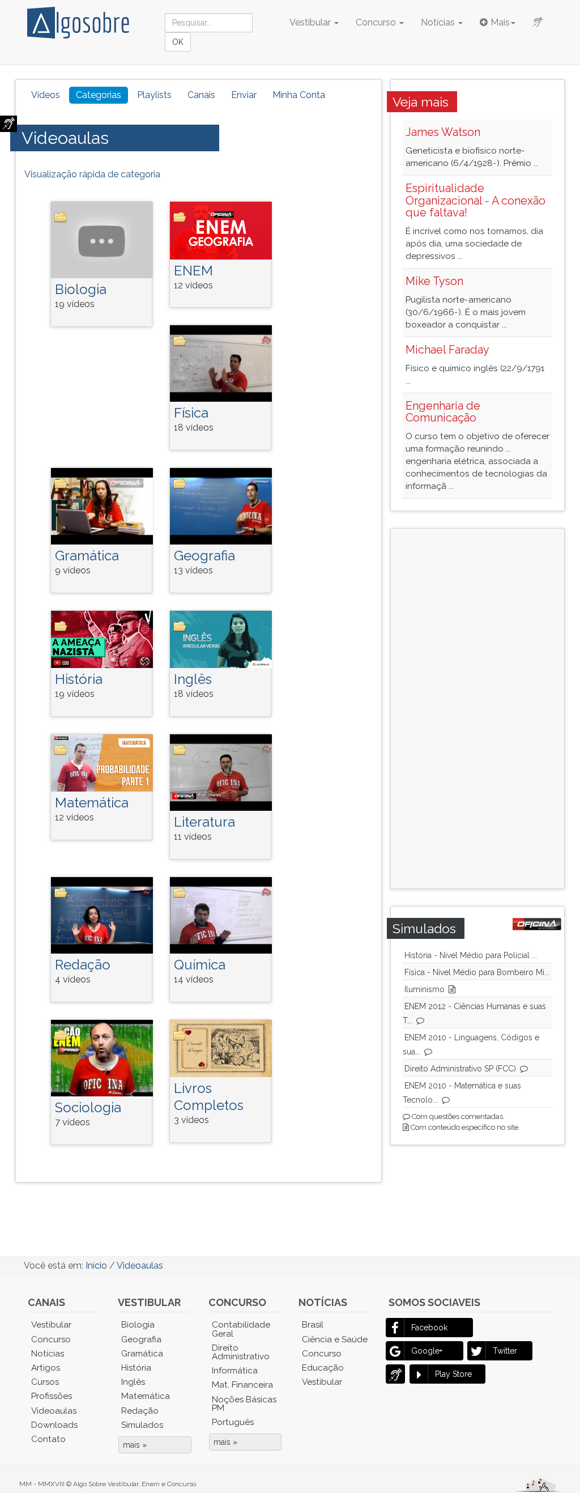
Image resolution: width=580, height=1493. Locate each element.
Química (199, 964)
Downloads (54, 1425)
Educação (323, 1368)
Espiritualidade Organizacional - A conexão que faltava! (475, 200)
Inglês (193, 679)
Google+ (426, 1350)
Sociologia (88, 1107)
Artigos (45, 1368)
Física (191, 413)
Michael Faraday (447, 349)
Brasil (312, 1325)
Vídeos (45, 95)
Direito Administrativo (241, 1352)
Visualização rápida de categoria (92, 174)
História (79, 679)
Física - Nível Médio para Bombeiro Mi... (476, 972)
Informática (235, 1371)
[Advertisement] (493, 707)
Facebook (429, 1327)
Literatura (204, 822)
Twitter (505, 1350)
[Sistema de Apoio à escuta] (8, 124)
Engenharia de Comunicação (443, 412)
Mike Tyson (434, 281)
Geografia (204, 555)
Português (233, 1422)
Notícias (439, 22)
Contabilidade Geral (241, 1329)
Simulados (142, 1425)
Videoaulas (65, 137)
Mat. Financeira (242, 1385)
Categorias (98, 95)
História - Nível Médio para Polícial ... (470, 955)
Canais (201, 95)
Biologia (80, 289)
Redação (82, 964)
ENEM (193, 270)
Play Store (453, 1374)
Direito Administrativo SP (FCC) (460, 1068)
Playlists (154, 95)
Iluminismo (424, 989)
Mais (500, 22)
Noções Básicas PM (244, 1403)
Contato (48, 1439)
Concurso (377, 22)
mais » (135, 1444)
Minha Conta (298, 95)
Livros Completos (209, 1096)
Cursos (45, 1382)
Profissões (51, 1396)
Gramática (87, 555)
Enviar (244, 95)
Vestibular (311, 22)
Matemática (92, 802)
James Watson (443, 132)
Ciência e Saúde (335, 1339)
